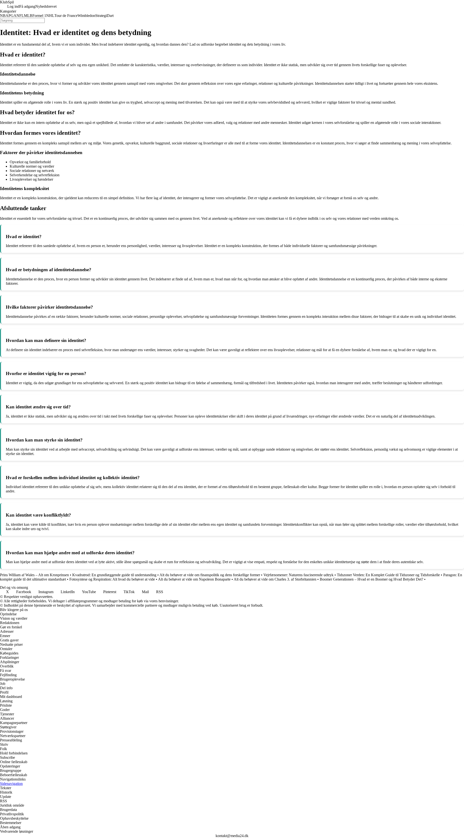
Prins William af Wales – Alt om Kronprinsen (34, 575)
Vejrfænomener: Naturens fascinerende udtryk (298, 575)
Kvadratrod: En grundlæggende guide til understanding (114, 575)
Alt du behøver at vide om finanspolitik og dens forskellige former (210, 575)
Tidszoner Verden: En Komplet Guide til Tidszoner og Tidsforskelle (388, 575)
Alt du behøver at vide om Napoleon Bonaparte (194, 579)
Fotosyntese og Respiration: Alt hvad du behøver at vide (112, 579)
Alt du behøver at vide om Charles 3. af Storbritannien (275, 579)
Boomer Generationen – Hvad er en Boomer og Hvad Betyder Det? (371, 579)
